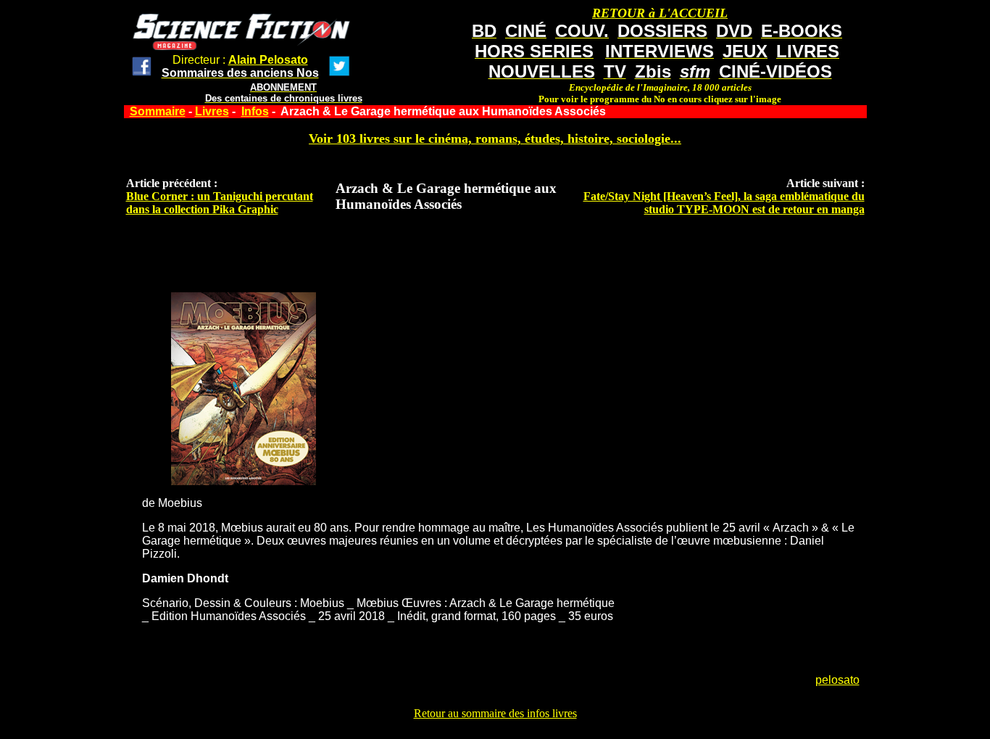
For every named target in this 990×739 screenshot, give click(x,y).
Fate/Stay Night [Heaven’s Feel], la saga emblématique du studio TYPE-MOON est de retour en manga (724, 202)
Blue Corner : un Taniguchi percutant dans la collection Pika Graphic (219, 202)
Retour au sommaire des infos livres (495, 713)
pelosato (837, 680)
